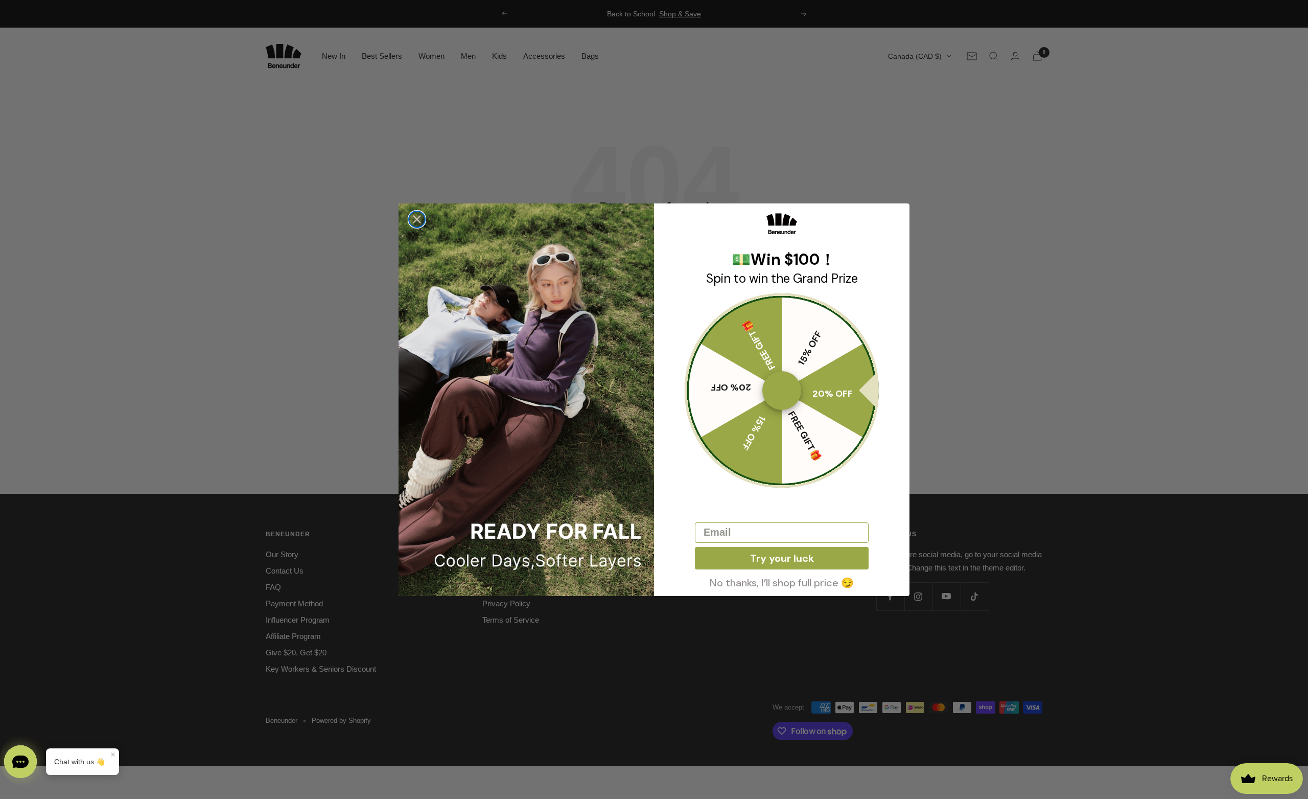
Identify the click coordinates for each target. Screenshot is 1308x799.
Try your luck (782, 558)
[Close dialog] (417, 219)
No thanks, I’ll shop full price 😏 (782, 582)
